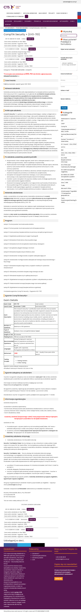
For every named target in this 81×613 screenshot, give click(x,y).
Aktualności (64, 21)
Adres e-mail (65, 90)
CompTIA (29, 70)
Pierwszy (63, 80)
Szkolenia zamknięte (13, 13)
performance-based (33, 331)
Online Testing (21, 363)
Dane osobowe (61, 13)
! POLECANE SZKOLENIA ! (17, 70)
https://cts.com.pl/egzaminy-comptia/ (16, 385)
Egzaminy (28, 21)
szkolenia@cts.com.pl (69, 2)
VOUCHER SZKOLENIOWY (50, 21)
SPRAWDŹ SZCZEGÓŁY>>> (11, 76)
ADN (33, 560)
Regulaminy (18, 21)
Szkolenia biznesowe (30, 13)
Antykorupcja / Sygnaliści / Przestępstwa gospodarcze (69, 193)
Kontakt (8, 24)
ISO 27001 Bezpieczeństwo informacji (66, 160)
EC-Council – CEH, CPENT (69, 144)
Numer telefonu (65, 99)
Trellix (63, 185)
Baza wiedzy (43, 13)
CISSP (63, 124)
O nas (72, 21)
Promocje (37, 21)
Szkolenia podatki (37, 558)
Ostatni (63, 86)
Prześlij (64, 108)
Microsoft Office (66, 188)
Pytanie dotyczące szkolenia (66, 58)
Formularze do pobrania (15, 16)
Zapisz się (30, 39)
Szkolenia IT (35, 554)
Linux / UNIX (64, 182)
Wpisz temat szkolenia (68, 49)
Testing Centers (22, 361)
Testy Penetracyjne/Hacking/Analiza (69, 200)
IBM (62, 150)
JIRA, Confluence (66, 180)
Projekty (51, 13)
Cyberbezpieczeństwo (39, 556)
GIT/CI (63, 147)
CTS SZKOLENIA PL (40, 611)
